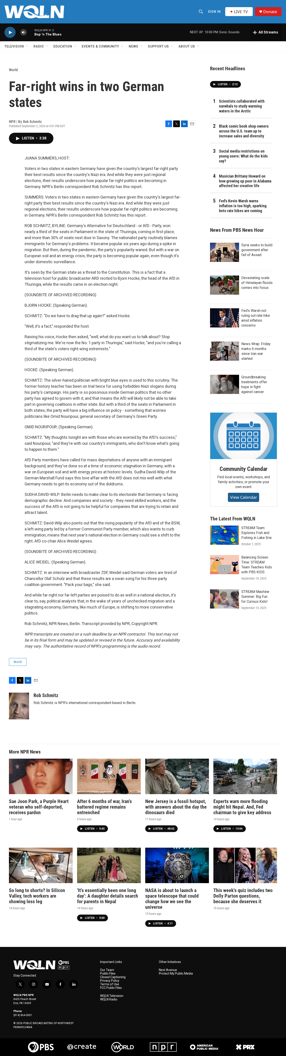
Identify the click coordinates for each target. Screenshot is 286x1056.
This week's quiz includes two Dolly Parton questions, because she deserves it (243, 896)
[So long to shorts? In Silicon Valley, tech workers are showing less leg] (41, 865)
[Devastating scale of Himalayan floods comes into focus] (224, 285)
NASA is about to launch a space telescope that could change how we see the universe (172, 899)
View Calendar (243, 497)
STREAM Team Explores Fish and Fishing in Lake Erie (256, 533)
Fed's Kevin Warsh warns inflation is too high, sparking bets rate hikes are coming (243, 206)
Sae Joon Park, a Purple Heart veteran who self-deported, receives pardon (39, 807)
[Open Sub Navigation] (27, 46)
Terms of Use (109, 984)
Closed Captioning (113, 977)
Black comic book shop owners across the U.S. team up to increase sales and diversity (244, 131)
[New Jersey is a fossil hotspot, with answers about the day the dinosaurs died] (177, 776)
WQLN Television (111, 996)
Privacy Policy (109, 980)
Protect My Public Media (176, 973)
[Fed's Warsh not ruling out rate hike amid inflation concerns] (224, 317)
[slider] (30, 32)
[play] (10, 32)
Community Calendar (243, 469)
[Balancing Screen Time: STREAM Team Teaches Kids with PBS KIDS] (224, 564)
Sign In (214, 11)
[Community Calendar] (243, 436)
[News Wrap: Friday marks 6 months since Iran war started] (224, 351)
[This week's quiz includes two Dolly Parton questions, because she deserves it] (245, 865)
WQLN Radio (108, 999)
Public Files (108, 973)
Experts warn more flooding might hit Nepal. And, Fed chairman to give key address (242, 807)
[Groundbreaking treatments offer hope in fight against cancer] (224, 384)
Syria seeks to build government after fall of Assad (256, 250)
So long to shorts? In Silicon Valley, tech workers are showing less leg (37, 896)
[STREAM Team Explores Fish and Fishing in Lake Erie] (224, 535)
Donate (270, 11)
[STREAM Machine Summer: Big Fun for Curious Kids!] (224, 599)
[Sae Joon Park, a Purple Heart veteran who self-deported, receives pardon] (41, 776)
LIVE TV (241, 11)
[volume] (23, 32)
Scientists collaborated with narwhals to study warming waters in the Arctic (242, 106)
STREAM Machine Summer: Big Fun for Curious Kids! (255, 597)
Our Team (107, 970)
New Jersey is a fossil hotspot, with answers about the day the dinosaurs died (176, 807)
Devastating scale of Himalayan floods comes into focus (257, 283)
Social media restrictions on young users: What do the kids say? (243, 156)
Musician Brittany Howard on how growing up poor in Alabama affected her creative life (245, 181)
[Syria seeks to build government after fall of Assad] (224, 252)
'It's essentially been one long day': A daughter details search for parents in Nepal (107, 896)
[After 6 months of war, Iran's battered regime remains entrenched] (109, 776)
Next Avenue (168, 970)
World (13, 70)
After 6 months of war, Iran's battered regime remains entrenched (104, 807)
